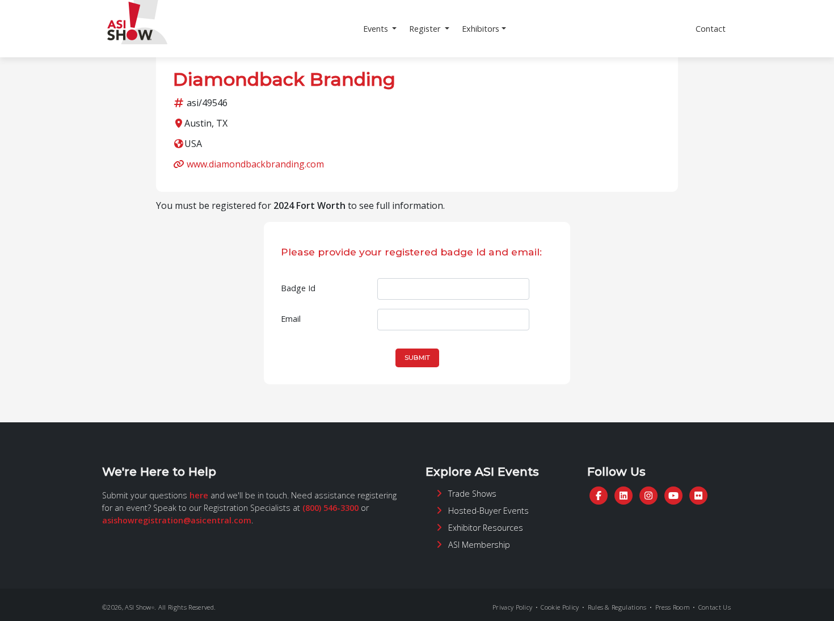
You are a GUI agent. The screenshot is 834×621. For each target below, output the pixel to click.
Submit (417, 358)
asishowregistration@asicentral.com (176, 520)
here (198, 495)
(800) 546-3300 (330, 507)
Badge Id (298, 288)
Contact (711, 28)
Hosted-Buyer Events (488, 510)
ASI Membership (479, 544)
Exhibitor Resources (485, 527)
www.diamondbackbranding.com (255, 164)
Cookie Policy (560, 607)
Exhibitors (480, 28)
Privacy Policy (512, 607)
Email (291, 318)
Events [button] (376, 28)
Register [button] (426, 28)
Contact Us (714, 607)
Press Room (672, 607)
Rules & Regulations (617, 607)
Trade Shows (472, 493)
